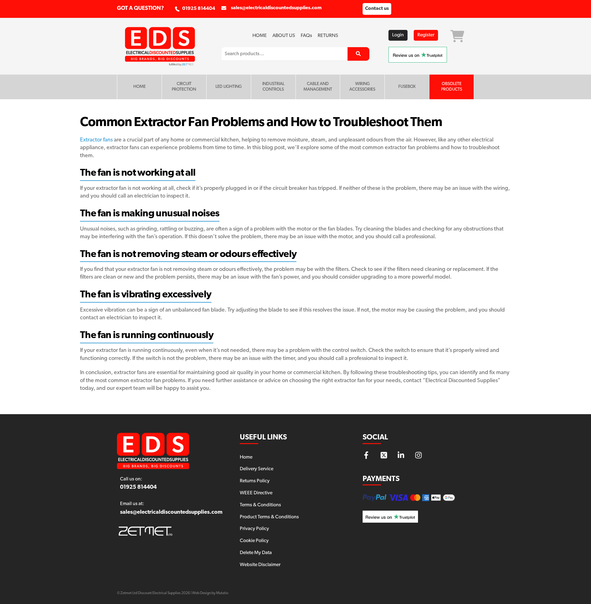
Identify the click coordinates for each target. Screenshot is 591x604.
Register (425, 35)
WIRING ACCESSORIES (362, 87)
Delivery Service (256, 469)
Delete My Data (256, 552)
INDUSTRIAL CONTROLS (273, 87)
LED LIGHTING (228, 86)
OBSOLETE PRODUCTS (451, 87)
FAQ (306, 35)
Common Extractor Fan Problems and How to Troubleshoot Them (261, 122)
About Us (283, 35)
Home (259, 35)
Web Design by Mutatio (210, 593)
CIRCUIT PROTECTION (184, 87)
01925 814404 (198, 8)
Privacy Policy (254, 528)
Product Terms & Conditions (269, 517)
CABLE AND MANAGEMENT (318, 87)
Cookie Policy (254, 540)
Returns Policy (255, 481)
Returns (328, 35)
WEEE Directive (256, 493)
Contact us (377, 8)
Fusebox (407, 86)
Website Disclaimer (260, 564)
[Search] (358, 54)
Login (398, 35)
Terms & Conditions (260, 505)
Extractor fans (96, 140)
